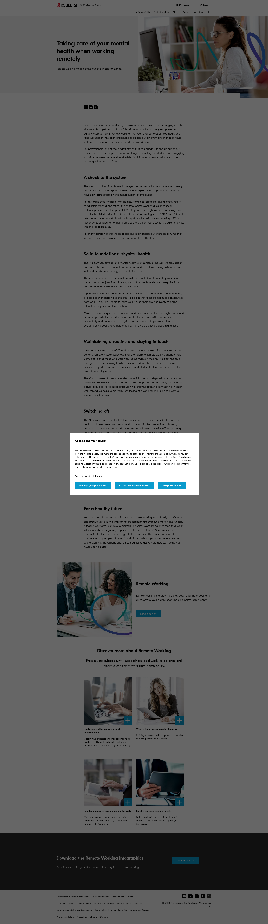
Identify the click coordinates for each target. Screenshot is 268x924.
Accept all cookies (171, 485)
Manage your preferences (93, 485)
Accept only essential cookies (134, 485)
